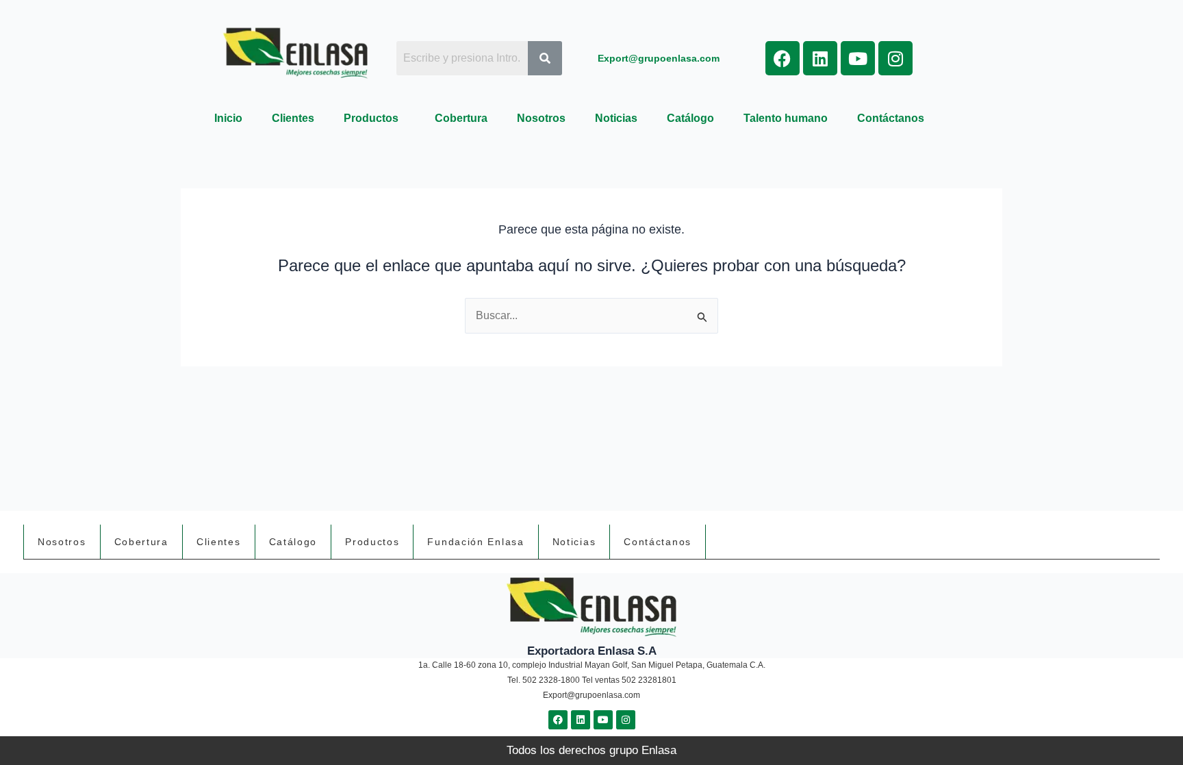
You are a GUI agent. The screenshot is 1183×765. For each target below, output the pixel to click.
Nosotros (541, 118)
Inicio (228, 118)
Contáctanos (890, 118)
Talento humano (785, 118)
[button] (374, 118)
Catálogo (690, 118)
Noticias (616, 118)
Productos (371, 118)
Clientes (293, 118)
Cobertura (461, 118)
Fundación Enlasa (475, 541)
